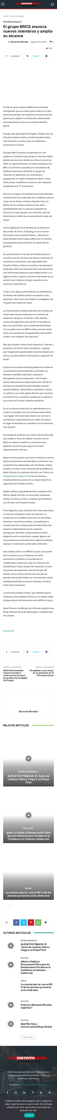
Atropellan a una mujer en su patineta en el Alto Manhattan (42, 673)
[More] (46, 56)
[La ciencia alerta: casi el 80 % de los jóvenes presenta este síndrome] (28, 872)
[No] (53, 1108)
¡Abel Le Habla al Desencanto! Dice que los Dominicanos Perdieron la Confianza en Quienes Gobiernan (28, 836)
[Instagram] (16, 1093)
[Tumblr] (41, 1093)
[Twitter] (23, 922)
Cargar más (27, 1037)
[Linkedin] (24, 1093)
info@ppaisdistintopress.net (34, 1084)
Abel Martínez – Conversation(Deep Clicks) (36, 1025)
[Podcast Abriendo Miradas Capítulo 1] (10, 1005)
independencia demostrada (16, 476)
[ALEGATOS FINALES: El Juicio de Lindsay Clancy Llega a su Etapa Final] (28, 758)
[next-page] (10, 906)
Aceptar (29, 1115)
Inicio (5, 16)
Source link (8, 631)
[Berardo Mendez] (5, 42)
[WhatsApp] (38, 922)
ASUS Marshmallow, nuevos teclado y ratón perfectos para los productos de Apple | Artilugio (15, 675)
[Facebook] (16, 922)
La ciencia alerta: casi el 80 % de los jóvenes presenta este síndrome (28, 894)
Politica (28, 828)
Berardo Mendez (19, 42)
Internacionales (17, 16)
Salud (28, 888)
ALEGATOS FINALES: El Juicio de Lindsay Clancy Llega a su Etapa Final (28, 779)
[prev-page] (5, 906)
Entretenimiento (28, 772)
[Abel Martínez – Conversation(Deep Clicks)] (10, 1024)
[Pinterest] (31, 922)
